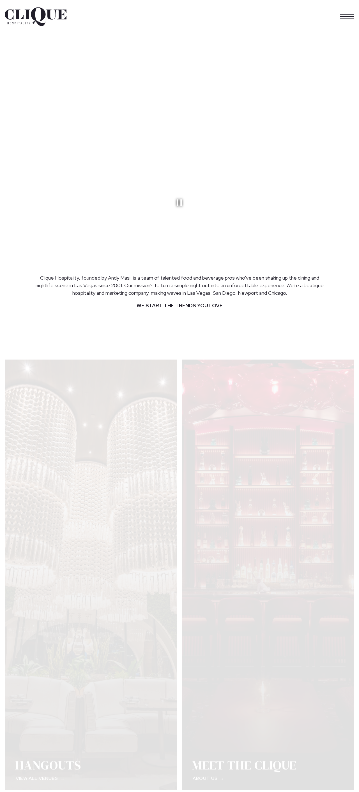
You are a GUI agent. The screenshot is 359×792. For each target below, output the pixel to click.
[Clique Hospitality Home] (35, 16)
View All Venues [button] (37, 773)
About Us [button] (205, 773)
